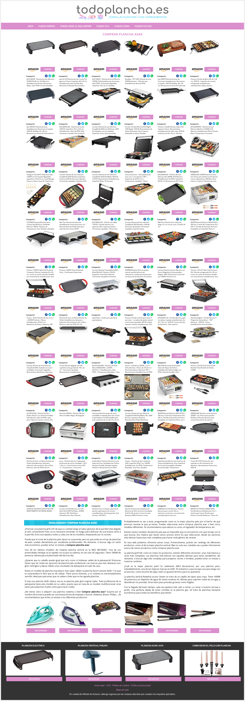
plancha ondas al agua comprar (75, 26)
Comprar (48, 69)
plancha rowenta (46, 26)
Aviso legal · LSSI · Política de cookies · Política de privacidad (122, 685)
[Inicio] (122, 18)
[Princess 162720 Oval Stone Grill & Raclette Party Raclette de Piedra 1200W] (204, 339)
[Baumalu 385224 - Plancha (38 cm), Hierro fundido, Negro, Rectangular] (73, 387)
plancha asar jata (152, 646)
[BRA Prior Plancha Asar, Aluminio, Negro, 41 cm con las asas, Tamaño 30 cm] (171, 196)
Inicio (30, 26)
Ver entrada (41, 630)
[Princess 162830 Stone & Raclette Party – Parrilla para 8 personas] (73, 244)
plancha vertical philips (93, 646)
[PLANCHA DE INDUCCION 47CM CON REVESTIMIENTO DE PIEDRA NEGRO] (40, 482)
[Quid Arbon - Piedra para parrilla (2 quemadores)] (106, 291)
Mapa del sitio (122, 690)
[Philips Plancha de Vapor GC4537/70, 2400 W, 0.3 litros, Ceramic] (40, 614)
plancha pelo (102, 26)
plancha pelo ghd (143, 26)
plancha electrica (33, 646)
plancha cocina (121, 26)
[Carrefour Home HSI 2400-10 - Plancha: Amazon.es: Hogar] (73, 614)
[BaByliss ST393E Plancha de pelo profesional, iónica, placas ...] (204, 614)
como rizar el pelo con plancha (212, 646)
